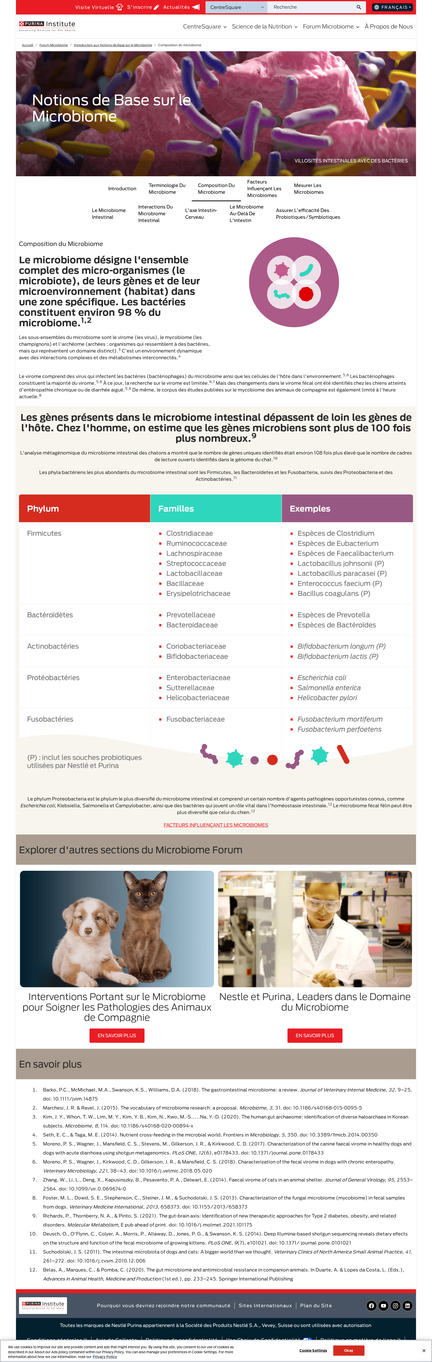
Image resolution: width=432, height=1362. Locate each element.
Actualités (176, 7)
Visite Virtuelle (94, 7)
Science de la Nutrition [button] (262, 26)
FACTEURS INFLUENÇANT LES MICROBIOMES (216, 825)
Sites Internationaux (265, 1306)
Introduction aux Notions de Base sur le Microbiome (113, 45)
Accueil (27, 45)
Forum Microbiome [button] (328, 26)
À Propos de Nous (389, 26)
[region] (216, 1351)
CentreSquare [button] (202, 26)
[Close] (424, 1350)
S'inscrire (139, 7)
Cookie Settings (313, 1350)
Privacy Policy (105, 1357)
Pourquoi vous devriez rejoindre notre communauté (163, 1306)
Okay (348, 1350)
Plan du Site (316, 1306)
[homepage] (47, 26)
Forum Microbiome (54, 45)
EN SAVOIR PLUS (117, 1035)
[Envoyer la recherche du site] (361, 7)
